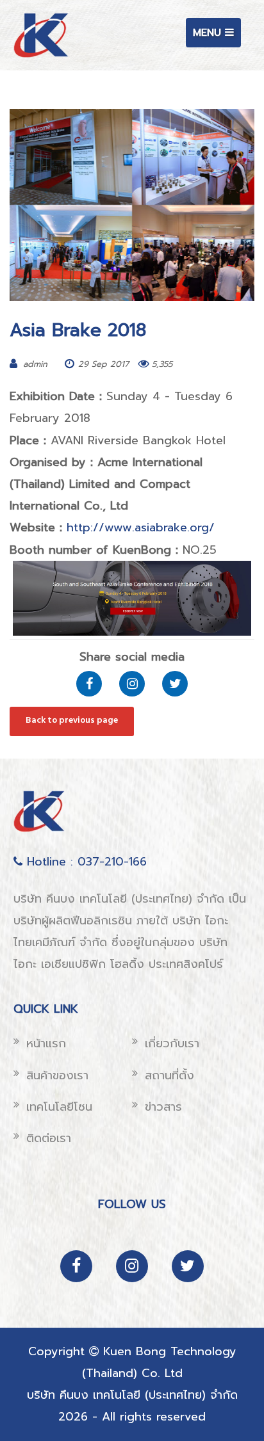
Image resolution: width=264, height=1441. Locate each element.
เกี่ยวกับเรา (172, 1043)
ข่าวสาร (163, 1107)
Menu (216, 35)
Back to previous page (72, 720)
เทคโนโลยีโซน (59, 1107)
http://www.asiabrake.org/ (141, 527)
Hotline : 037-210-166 (84, 862)
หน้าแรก (46, 1043)
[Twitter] (175, 683)
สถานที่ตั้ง (169, 1075)
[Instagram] (132, 683)
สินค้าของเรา (57, 1075)
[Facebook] (89, 683)
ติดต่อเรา (48, 1138)
